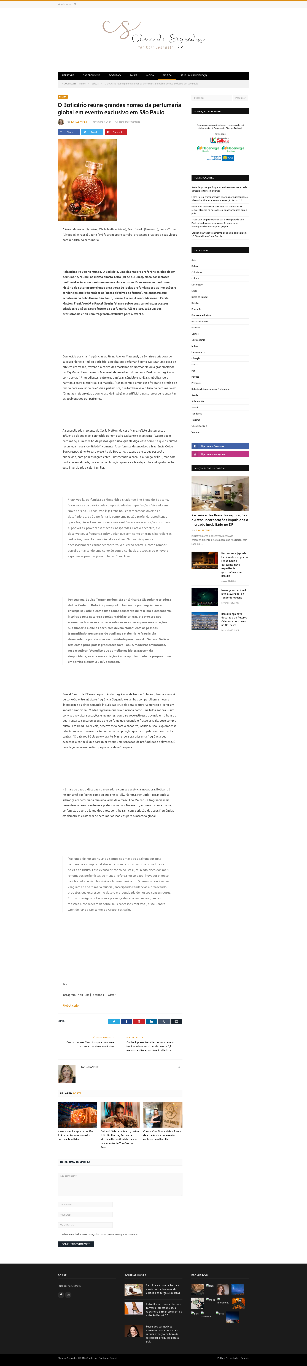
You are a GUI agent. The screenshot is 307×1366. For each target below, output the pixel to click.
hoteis (195, 346)
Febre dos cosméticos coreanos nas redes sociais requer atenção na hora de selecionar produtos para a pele (219, 210)
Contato (245, 1358)
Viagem (196, 432)
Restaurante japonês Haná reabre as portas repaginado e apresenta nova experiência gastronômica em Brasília (234, 565)
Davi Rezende (204, 530)
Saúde (134, 75)
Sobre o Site (198, 401)
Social (195, 407)
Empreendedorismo (202, 315)
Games (195, 334)
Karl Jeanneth (79, 122)
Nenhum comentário (129, 122)
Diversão (115, 75)
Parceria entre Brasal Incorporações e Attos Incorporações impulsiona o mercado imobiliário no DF (220, 520)
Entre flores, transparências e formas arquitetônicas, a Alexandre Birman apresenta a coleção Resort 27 (164, 1310)
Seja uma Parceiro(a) (194, 75)
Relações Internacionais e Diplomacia (211, 389)
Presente (196, 383)
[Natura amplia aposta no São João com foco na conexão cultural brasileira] (77, 1115)
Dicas (194, 290)
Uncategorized (199, 426)
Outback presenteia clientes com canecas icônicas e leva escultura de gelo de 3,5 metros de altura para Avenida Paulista (150, 1046)
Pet (193, 370)
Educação (196, 309)
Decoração (197, 284)
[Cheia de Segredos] (153, 39)
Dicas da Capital (200, 297)
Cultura (195, 278)
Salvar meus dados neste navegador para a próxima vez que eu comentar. (99, 1234)
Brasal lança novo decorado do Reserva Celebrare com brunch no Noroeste (234, 619)
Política (195, 376)
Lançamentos (198, 352)
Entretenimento (200, 321)
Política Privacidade (227, 1358)
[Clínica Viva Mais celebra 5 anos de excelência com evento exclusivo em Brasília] (162, 1115)
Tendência (197, 413)
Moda (150, 75)
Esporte (196, 327)
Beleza (167, 75)
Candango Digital (107, 1358)
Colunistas (197, 272)
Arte (194, 260)
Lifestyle (68, 75)
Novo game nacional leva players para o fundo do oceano (233, 594)
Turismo (196, 420)
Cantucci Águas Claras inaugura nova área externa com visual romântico (90, 1044)
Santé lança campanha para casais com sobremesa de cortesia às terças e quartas (163, 1289)
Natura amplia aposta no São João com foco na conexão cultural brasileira (75, 1136)
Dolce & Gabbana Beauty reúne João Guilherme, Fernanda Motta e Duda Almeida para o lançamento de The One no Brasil (120, 1139)
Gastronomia (91, 75)
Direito (195, 303)
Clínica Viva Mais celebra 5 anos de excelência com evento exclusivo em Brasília (162, 1136)
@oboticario (71, 1005)
